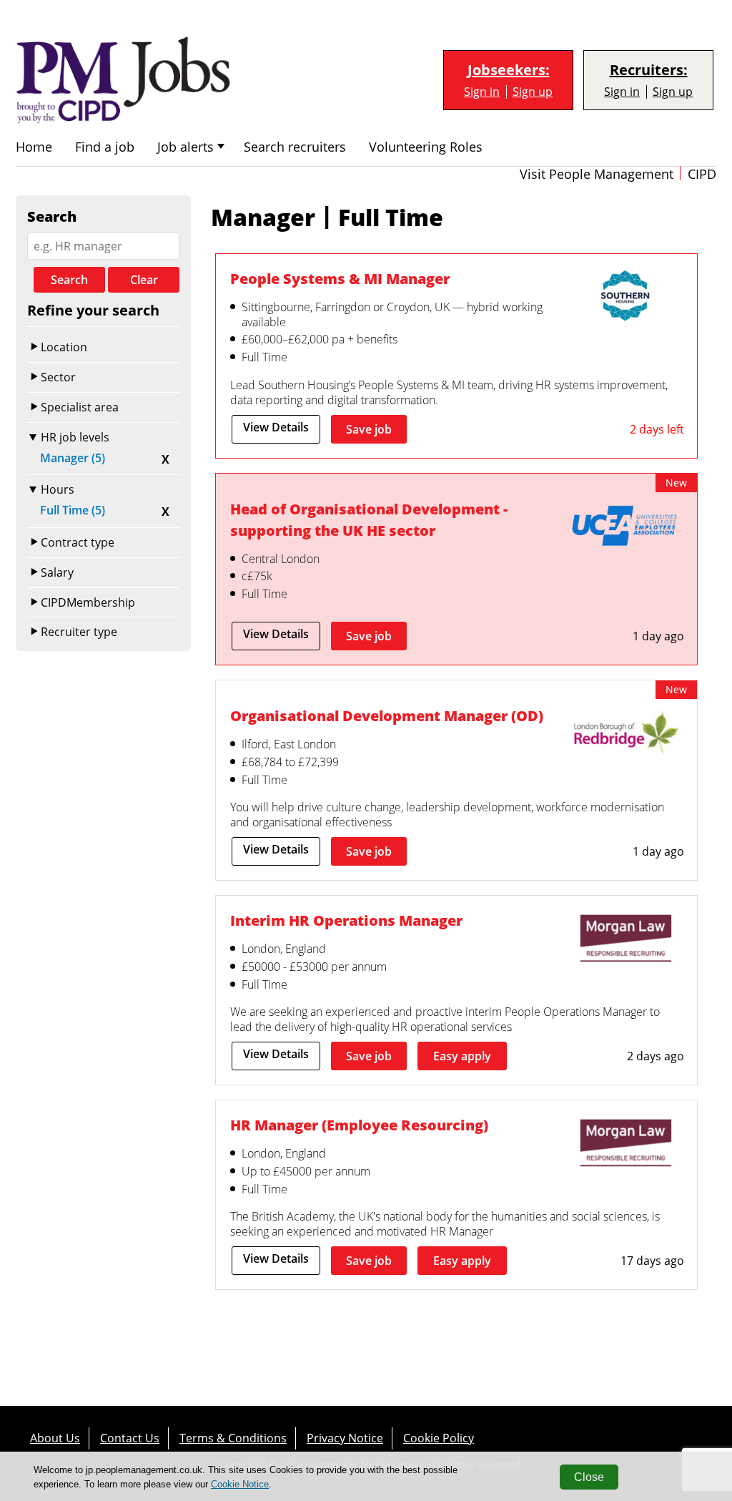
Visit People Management (596, 174)
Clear (144, 280)
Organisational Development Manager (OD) (386, 715)
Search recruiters (295, 147)
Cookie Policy (438, 1438)
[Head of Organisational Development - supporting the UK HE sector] (625, 529)
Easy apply (462, 1056)
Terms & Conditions (233, 1438)
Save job (369, 429)
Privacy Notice (345, 1438)
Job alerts (185, 147)
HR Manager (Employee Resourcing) (359, 1125)
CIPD (702, 174)
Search (69, 280)
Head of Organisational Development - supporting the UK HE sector (369, 519)
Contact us (129, 1438)
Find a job (104, 147)
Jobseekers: (509, 70)
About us (55, 1438)
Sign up (533, 92)
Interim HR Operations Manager (346, 920)
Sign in (482, 92)
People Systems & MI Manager (340, 278)
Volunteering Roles (426, 147)
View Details (276, 427)
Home (34, 147)
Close (589, 1477)
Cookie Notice (240, 1484)
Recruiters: (649, 70)
